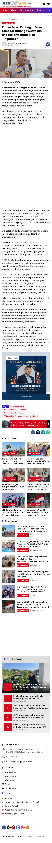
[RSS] (27, 827)
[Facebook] (33, 432)
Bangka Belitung (9, 788)
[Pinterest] (13, 827)
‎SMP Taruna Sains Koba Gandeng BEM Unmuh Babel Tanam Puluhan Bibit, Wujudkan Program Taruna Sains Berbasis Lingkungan (29, 716)
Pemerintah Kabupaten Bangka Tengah (22, 802)
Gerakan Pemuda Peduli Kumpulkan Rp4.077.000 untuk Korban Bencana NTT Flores (38, 487)
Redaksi (11, 43)
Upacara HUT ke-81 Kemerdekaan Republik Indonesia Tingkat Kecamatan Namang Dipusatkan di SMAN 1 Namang (37, 512)
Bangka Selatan (9, 776)
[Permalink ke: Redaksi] (5, 44)
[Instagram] (23, 827)
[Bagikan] (48, 44)
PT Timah (6, 784)
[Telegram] (43, 432)
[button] (48, 3)
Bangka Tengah (8, 23)
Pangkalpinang (8, 780)
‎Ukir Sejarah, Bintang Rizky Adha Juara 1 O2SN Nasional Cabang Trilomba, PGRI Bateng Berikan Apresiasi (13, 512)
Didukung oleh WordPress (14, 836)
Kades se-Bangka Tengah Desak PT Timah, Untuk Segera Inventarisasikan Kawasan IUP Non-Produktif (13, 487)
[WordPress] (18, 827)
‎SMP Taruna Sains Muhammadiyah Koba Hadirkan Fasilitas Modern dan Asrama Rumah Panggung (30, 706)
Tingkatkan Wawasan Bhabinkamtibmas (21, 416)
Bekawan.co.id (18, 406)
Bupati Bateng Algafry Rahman (18, 810)
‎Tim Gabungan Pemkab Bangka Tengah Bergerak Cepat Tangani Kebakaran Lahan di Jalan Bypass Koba (13, 461)
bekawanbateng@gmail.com (19, 761)
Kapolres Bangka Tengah (15, 410)
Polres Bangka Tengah (14, 413)
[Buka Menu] (44, 3)
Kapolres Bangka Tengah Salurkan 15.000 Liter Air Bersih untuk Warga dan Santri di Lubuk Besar (38, 461)
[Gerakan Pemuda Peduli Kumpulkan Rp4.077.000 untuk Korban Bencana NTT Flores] (38, 475)
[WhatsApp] (48, 432)
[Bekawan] (18, 3)
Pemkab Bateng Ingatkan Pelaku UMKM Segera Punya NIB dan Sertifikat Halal (28, 697)
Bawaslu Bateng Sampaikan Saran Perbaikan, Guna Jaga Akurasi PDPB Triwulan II (29, 725)
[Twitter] (38, 432)
